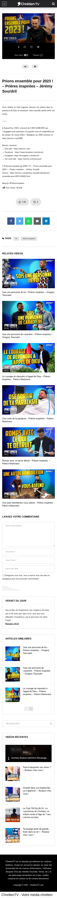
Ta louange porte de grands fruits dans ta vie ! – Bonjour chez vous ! (36, 832)
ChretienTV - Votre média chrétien (26, 895)
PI (16, 238)
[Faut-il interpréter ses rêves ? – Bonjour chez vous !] (12, 773)
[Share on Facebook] (11, 221)
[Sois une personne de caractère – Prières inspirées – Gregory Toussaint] (28, 316)
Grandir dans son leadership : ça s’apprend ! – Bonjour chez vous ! (37, 791)
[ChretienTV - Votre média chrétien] (28, 4)
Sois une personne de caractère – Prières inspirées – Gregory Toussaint (36, 671)
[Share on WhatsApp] (28, 221)
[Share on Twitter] (19, 221)
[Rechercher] (53, 3)
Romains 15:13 (12, 624)
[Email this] (37, 221)
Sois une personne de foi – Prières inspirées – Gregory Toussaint (36, 650)
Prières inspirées (29, 238)
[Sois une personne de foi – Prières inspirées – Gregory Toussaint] (28, 273)
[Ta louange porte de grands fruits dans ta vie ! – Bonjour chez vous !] (12, 835)
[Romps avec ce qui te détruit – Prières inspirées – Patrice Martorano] (28, 442)
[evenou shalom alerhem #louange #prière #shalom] (28, 753)
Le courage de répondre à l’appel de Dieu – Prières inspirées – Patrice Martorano (37, 691)
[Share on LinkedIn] (46, 221)
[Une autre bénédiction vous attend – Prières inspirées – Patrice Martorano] (28, 484)
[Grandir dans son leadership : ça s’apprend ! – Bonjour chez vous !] (12, 794)
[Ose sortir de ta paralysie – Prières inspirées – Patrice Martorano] (28, 400)
